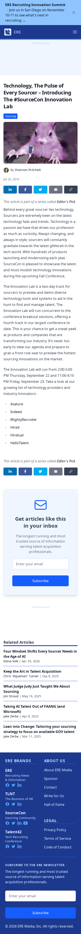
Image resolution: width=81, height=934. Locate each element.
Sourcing (10, 116)
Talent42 (13, 831)
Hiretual (17, 435)
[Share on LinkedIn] (10, 189)
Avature (16, 404)
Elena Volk (10, 661)
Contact (50, 787)
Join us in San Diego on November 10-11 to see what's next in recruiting (35, 12)
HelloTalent (19, 443)
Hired (14, 427)
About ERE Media (58, 770)
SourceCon (15, 812)
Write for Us (54, 796)
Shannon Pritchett (28, 170)
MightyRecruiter (23, 419)
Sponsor (51, 778)
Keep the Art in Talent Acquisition (32, 671)
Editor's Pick (66, 201)
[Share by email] (55, 189)
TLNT (10, 793)
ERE (8, 770)
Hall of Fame (54, 804)
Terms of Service (57, 838)
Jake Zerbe (11, 716)
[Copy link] (71, 189)
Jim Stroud (11, 696)
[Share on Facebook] (25, 189)
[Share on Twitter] (40, 189)
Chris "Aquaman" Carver (21, 676)
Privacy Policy (55, 829)
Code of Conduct (57, 847)
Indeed (16, 411)
